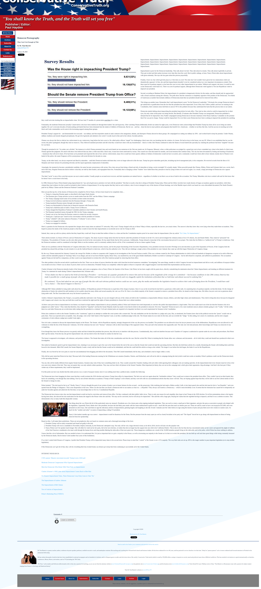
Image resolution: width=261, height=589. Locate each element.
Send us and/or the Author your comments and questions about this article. (138, 544)
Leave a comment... (68, 520)
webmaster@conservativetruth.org (155, 583)
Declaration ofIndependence (7, 64)
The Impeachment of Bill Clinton (52, 485)
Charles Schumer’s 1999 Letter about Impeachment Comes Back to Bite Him (66, 471)
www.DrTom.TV (23, 48)
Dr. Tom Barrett (25, 46)
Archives (7, 40)
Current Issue (59, 578)
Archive (131, 578)
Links (8, 53)
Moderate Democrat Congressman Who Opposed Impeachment (61, 462)
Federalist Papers (7, 76)
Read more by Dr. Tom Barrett (138, 534)
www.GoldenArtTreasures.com (180, 564)
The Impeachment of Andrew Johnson (53, 480)
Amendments (7, 73)
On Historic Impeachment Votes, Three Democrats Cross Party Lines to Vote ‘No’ (67, 476)
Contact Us (8, 50)
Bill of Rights (8, 70)
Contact (107, 578)
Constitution (8, 68)
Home (8, 36)
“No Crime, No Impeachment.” (189, 233)
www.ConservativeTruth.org (151, 564)
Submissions (7, 56)
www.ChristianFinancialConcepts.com (122, 564)
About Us (7, 46)
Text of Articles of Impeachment (51, 489)
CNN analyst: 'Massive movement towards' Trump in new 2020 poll (63, 458)
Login (143, 578)
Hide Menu (8, 33)
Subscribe (7, 43)
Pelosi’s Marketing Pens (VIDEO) (52, 494)
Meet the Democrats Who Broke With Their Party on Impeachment (63, 467)
